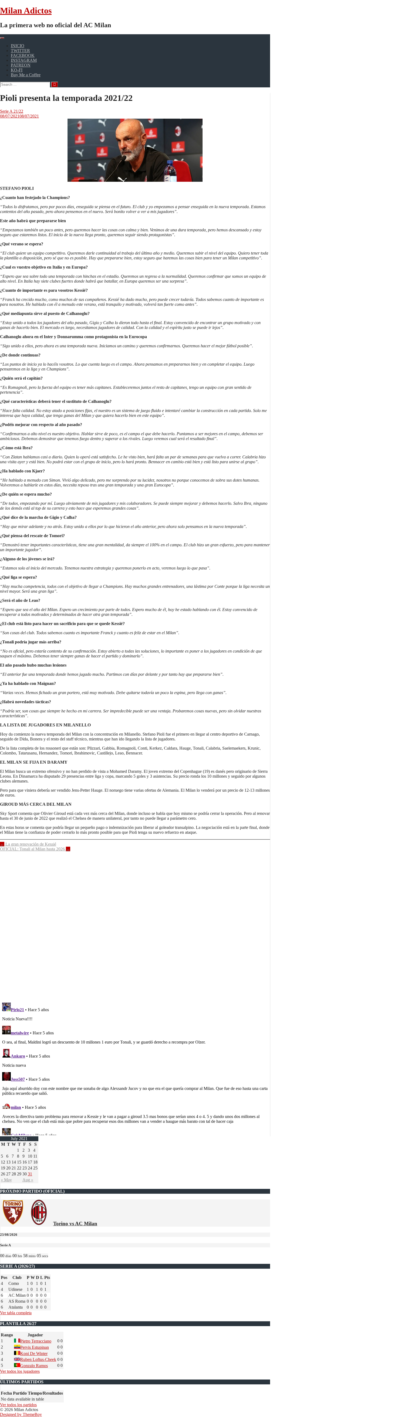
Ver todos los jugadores (20, 1371)
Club (17, 1277)
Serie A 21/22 (11, 111)
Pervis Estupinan (34, 1347)
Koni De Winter (34, 1353)
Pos (4, 1277)
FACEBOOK (23, 55)
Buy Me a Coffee (26, 75)
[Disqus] (135, 923)
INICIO (17, 45)
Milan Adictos (26, 10)
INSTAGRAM (24, 60)
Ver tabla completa (16, 1312)
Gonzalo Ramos (34, 1365)
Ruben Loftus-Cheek (38, 1359)
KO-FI (16, 70)
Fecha (6, 1393)
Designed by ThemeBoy (21, 1414)
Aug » (27, 1180)
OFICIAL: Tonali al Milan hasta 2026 (35, 849)
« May (6, 1180)
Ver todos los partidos (18, 1404)
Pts (47, 1277)
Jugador (35, 1335)
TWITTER (20, 50)
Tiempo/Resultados (45, 1393)
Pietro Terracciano (35, 1341)
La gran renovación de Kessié (28, 844)
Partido (20, 1393)
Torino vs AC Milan (75, 1223)
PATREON (21, 65)
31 (30, 1174)
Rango (7, 1335)
